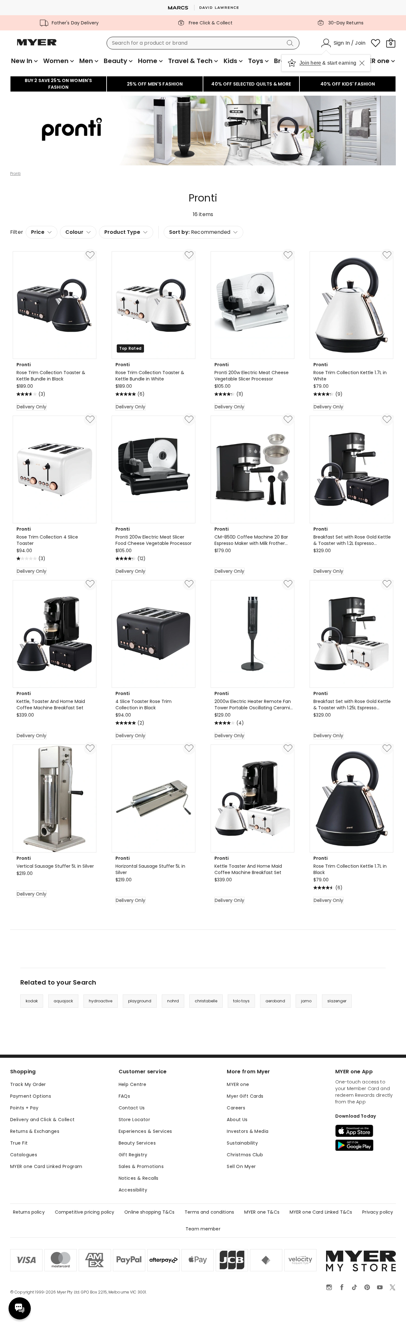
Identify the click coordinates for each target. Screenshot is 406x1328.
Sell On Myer (241, 1166)
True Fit (19, 1143)
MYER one (238, 1084)
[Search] (291, 43)
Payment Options (30, 1096)
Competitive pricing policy (85, 1212)
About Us (237, 1119)
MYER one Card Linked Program (46, 1166)
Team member (203, 1229)
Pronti (15, 174)
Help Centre (133, 1084)
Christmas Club (245, 1155)
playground (139, 1001)
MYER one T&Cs (261, 1212)
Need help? (20, 1308)
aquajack (63, 1001)
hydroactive (100, 1001)
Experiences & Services (145, 1131)
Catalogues (23, 1155)
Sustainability (242, 1143)
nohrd (173, 1001)
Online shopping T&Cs (149, 1212)
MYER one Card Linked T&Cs (321, 1212)
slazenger (336, 1001)
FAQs (124, 1096)
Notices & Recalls (139, 1178)
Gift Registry (133, 1155)
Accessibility (133, 1190)
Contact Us (132, 1108)
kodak (32, 1001)
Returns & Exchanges (34, 1131)
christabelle (206, 1001)
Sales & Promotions (141, 1166)
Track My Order (28, 1084)
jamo (306, 1001)
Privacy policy (377, 1212)
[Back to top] (388, 1313)
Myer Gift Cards (245, 1096)
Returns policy (29, 1212)
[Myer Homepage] (36, 46)
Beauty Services (137, 1143)
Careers (236, 1108)
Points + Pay (24, 1108)
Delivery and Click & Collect (42, 1119)
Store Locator (134, 1119)
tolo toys (241, 1001)
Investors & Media (247, 1131)
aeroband (275, 1001)
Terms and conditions (209, 1212)
